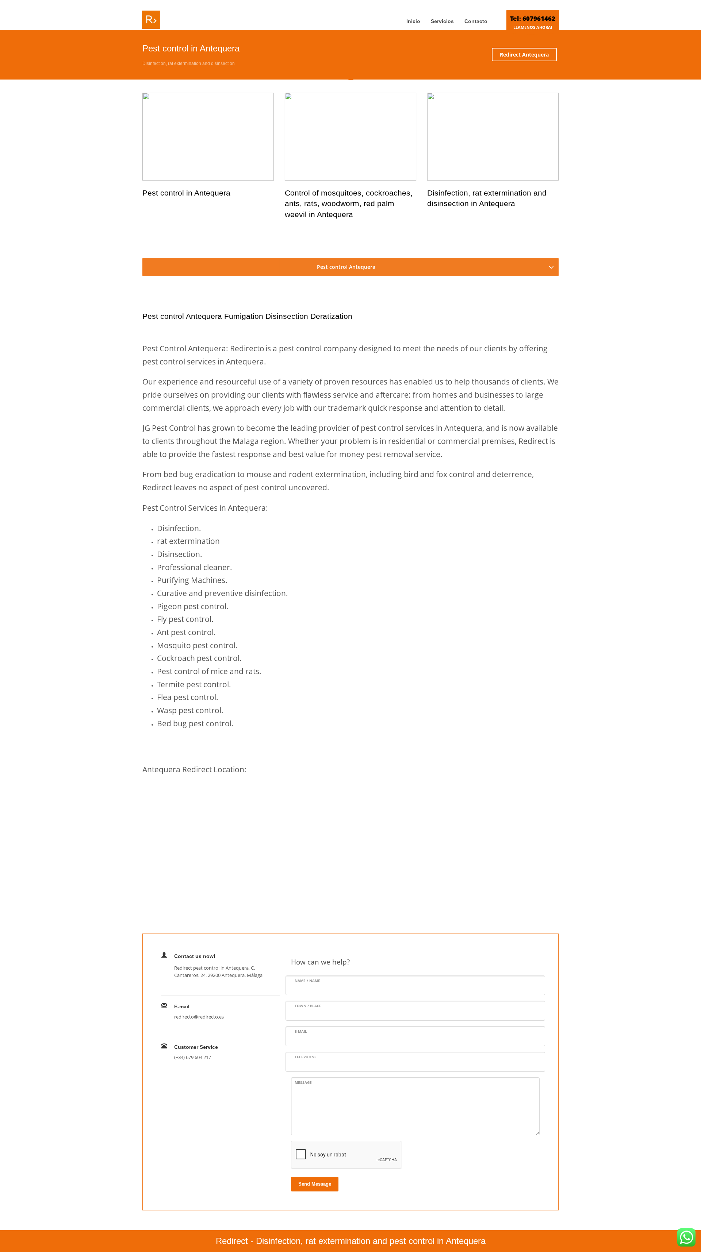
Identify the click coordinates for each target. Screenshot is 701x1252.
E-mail (301, 1031)
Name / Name (307, 980)
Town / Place (308, 1005)
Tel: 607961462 (532, 18)
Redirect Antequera (524, 54)
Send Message (314, 1184)
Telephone (306, 1056)
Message (303, 1082)
